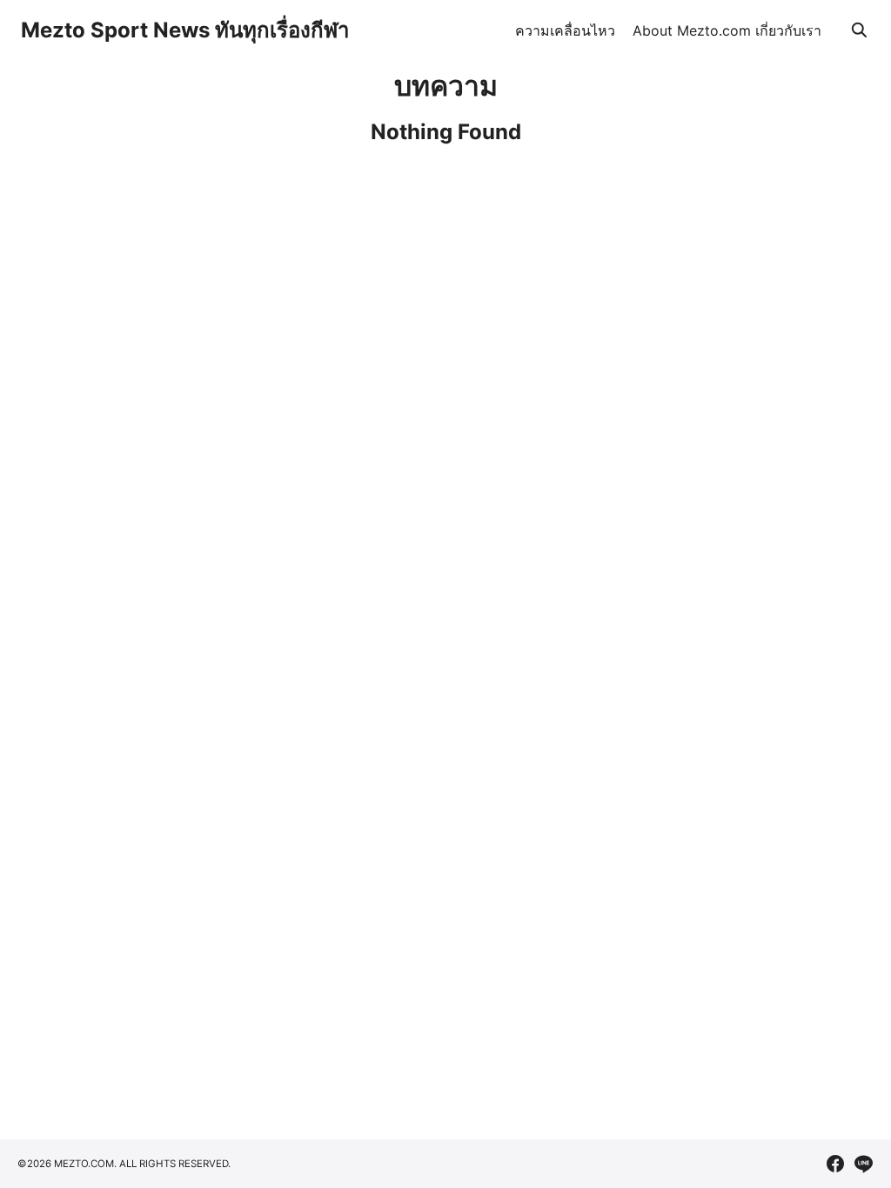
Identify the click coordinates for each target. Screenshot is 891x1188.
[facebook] (835, 1163)
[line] (863, 1163)
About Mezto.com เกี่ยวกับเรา (727, 30)
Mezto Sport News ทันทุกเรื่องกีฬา (185, 30)
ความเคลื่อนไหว (565, 30)
